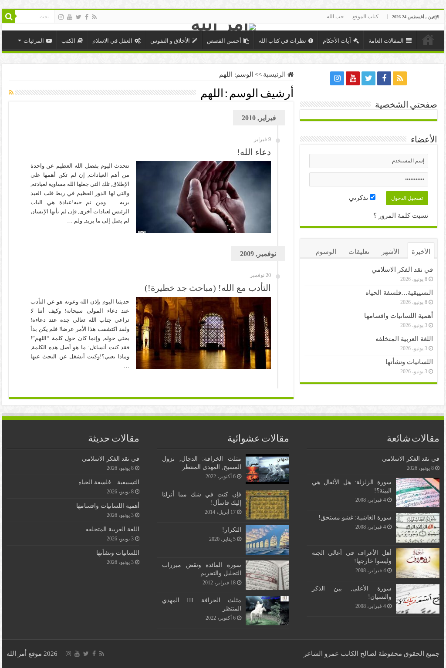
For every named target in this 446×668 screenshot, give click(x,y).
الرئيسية (428, 39)
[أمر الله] (223, 27)
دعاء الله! (254, 152)
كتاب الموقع (365, 16)
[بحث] (8, 16)
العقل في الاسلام (112, 40)
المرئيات (34, 40)
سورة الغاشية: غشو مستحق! (355, 517)
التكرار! (231, 529)
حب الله (335, 16)
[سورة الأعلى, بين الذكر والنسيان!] (417, 599)
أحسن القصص (224, 40)
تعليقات (358, 251)
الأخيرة (421, 251)
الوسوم (326, 251)
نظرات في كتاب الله (282, 40)
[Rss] (94, 17)
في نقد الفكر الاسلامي (402, 269)
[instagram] (60, 17)
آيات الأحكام (337, 40)
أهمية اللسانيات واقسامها (398, 315)
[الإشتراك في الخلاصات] (11, 92)
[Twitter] (78, 17)
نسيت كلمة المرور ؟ (400, 215)
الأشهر (390, 251)
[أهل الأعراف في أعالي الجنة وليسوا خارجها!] (417, 563)
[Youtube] (69, 17)
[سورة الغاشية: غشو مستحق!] (417, 528)
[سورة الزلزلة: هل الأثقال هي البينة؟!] (417, 492)
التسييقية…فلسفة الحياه (399, 292)
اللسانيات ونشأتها (409, 361)
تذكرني (359, 197)
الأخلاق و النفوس (170, 40)
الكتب (68, 40)
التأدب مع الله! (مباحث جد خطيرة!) (208, 288)
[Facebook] (86, 17)
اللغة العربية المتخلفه (404, 338)
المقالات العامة (386, 40)
